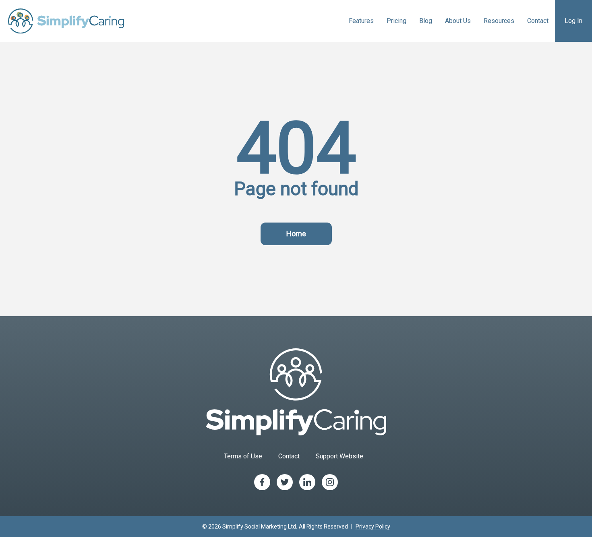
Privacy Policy (373, 526)
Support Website (339, 456)
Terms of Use (243, 456)
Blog (425, 21)
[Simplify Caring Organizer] (66, 20)
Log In (573, 21)
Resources (499, 21)
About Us (458, 21)
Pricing (396, 21)
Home (296, 233)
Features (361, 21)
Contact (538, 21)
